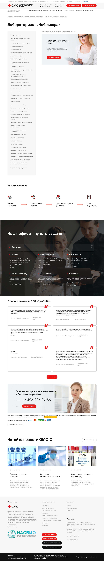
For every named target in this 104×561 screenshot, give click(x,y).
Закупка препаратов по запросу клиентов (19, 118)
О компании (11, 1)
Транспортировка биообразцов (19, 79)
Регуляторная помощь (16, 144)
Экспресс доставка (49, 10)
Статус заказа (90, 5)
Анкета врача (89, 10)
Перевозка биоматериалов (18, 150)
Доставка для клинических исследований (22, 95)
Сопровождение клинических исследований (18, 131)
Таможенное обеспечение (18, 134)
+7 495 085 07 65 (45, 6)
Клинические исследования (58, 1)
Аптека (60, 10)
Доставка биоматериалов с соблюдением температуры (18, 75)
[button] (51, 248)
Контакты (78, 1)
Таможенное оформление (17, 137)
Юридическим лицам (34, 10)
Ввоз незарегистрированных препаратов (21, 122)
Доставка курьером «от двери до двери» (20, 63)
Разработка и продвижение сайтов (86, 557)
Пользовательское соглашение (17, 557)
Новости (44, 523)
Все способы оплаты (16, 424)
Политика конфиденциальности (17, 558)
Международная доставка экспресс (20, 43)
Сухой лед (70, 510)
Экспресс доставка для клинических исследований (20, 39)
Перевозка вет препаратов (18, 88)
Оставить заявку (54, 57)
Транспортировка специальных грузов (21, 85)
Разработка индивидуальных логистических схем (19, 169)
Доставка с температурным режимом (27, 1)
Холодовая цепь (44, 1)
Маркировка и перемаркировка (19, 147)
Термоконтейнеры (69, 10)
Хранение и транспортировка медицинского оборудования (19, 163)
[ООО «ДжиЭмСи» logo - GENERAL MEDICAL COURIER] (13, 6)
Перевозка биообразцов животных (20, 92)
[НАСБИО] (22, 533)
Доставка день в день (16, 55)
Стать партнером (53, 547)
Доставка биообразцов (17, 46)
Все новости (88, 440)
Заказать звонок (29, 406)
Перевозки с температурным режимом (22, 156)
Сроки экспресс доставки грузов (51, 520)
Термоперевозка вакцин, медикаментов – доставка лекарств (22, 71)
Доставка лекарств (16, 49)
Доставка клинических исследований (20, 114)
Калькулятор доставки (50, 416)
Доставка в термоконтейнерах (19, 104)
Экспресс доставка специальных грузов (21, 52)
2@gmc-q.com (16, 267)
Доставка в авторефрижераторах (20, 108)
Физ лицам (79, 10)
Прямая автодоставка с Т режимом (20, 98)
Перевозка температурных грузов (20, 82)
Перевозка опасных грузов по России (21, 153)
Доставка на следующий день (19, 59)
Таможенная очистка (16, 141)
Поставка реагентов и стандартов (20, 159)
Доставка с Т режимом (17, 66)
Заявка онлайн (75, 5)
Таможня (71, 1)
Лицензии (12, 526)
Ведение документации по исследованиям (18, 126)
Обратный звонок (50, 538)
